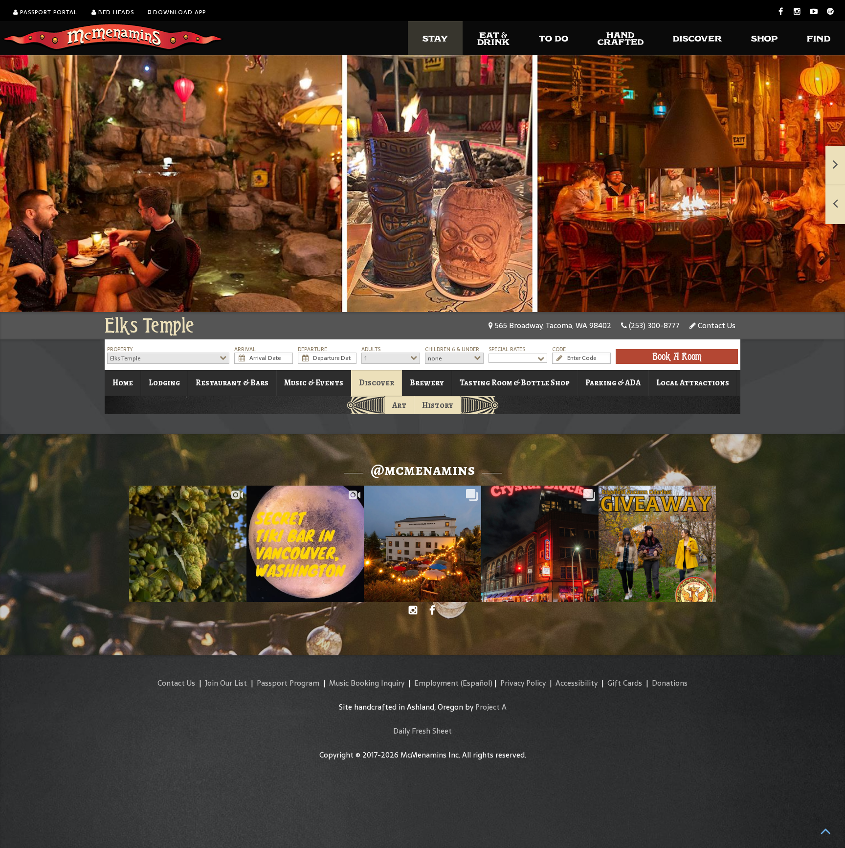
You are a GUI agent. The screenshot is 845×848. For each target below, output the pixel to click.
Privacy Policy (523, 683)
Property (120, 349)
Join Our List (226, 683)
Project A (491, 707)
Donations (670, 683)
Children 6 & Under (452, 349)
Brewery (427, 382)
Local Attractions (692, 382)
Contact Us (715, 325)
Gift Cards (624, 683)
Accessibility (577, 683)
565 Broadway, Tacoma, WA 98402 (552, 325)
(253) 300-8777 (653, 325)
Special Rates (507, 349)
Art (399, 405)
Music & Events (313, 382)
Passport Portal (47, 12)
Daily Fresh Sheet (422, 731)
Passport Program (288, 683)
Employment (436, 683)
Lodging (164, 382)
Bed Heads (115, 12)
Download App (178, 12)
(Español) (476, 683)
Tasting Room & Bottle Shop (515, 382)
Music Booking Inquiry (366, 683)
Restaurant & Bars (232, 382)
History (437, 405)
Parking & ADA (613, 382)
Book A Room (677, 356)
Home (122, 382)
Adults (370, 349)
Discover (376, 382)
